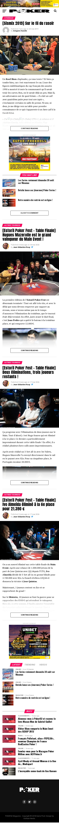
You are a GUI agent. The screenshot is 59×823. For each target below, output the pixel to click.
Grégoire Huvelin (20, 31)
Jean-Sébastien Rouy (21, 247)
